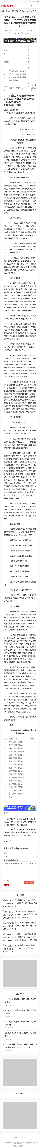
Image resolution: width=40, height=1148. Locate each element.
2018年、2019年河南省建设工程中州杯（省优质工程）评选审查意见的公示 (26, 914)
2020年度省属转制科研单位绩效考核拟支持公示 (20, 1000)
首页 (2, 11)
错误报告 (28, 33)
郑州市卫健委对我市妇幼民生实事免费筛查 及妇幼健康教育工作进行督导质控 (21, 1045)
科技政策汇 (11, 5)
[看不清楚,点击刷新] (6, 885)
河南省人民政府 (12, 31)
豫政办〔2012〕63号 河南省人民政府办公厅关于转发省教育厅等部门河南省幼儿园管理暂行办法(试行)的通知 (20, 822)
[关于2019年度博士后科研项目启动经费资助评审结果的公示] (8, 926)
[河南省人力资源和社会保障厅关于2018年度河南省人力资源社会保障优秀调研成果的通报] (8, 937)
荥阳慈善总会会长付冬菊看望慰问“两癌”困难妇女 (20, 1034)
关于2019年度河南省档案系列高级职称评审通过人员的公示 (26, 903)
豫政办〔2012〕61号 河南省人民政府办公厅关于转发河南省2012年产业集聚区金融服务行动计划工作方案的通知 (20, 832)
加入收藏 (21, 33)
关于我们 (16, 1137)
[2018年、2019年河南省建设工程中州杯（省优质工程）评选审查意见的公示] (8, 914)
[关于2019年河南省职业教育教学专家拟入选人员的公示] (8, 948)
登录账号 (16, 860)
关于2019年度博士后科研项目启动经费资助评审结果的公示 (26, 926)
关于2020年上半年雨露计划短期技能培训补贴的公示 (20, 1011)
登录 (32, 1)
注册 (38, 1)
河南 (7, 11)
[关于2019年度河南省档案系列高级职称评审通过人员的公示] (8, 903)
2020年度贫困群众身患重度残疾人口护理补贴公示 (20, 1023)
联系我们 (24, 1137)
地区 (12, 11)
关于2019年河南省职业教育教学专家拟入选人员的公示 (25, 946)
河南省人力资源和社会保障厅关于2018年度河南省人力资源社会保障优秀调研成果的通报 (26, 937)
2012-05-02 (25, 31)
